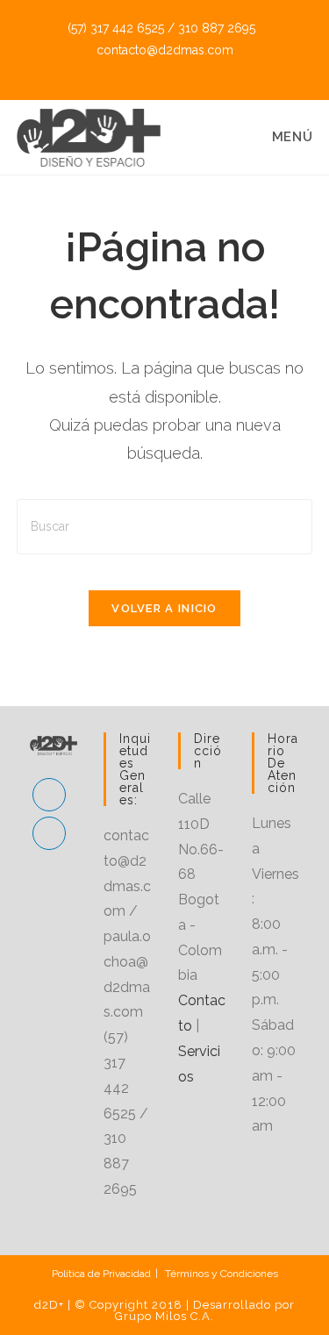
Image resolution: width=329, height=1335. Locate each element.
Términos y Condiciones (221, 1273)
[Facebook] (49, 794)
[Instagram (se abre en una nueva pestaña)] (176, 69)
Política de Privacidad (101, 1273)
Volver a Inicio (164, 608)
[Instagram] (49, 833)
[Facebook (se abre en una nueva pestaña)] (156, 69)
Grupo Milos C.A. (164, 1316)
